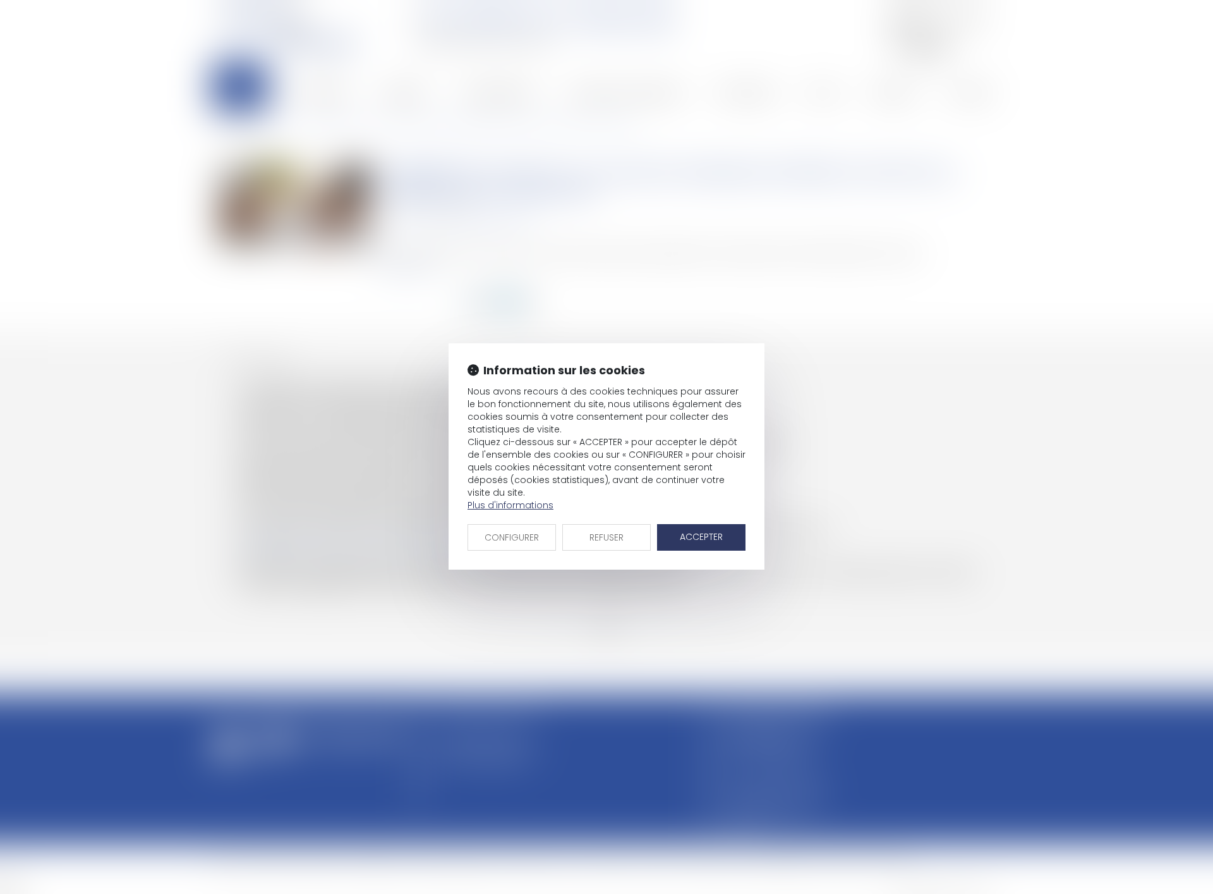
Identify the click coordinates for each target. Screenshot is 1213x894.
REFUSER (606, 537)
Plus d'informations (510, 505)
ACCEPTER (701, 536)
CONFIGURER (512, 537)
